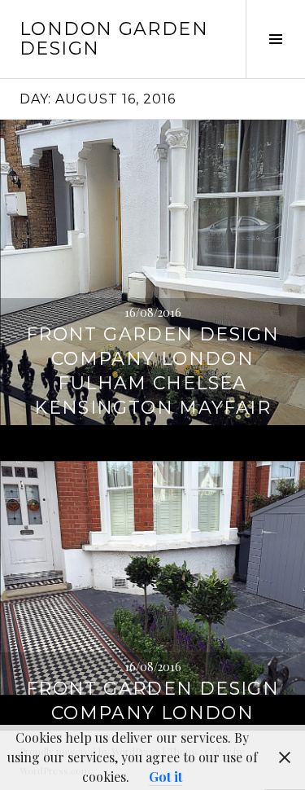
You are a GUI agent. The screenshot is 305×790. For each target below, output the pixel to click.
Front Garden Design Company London (152, 701)
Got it (165, 776)
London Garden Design (114, 38)
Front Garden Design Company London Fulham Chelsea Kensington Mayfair (152, 371)
